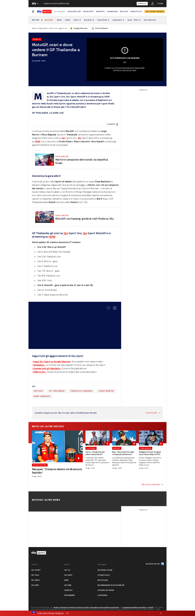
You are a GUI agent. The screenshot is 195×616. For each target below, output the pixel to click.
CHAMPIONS (112, 11)
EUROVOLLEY (136, 11)
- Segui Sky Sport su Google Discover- (51, 361)
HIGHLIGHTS (88, 11)
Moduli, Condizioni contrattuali (65, 607)
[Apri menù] (33, 11)
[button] (115, 308)
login (160, 4)
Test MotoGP (150, 20)
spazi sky (68, 590)
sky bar (67, 585)
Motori (35, 20)
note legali (103, 580)
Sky (52, 96)
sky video (35, 580)
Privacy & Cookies (83, 607)
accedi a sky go (153, 564)
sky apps (68, 575)
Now (66, 580)
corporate (102, 595)
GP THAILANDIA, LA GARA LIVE (48, 113)
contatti (151, 607)
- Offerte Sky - (39, 372)
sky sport (35, 570)
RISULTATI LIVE (74, 11)
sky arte (35, 585)
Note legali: (102, 564)
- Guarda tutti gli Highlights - (47, 368)
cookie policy (104, 575)
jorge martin (106, 391)
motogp (38, 391)
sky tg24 (35, 575)
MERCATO (100, 11)
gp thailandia (57, 391)
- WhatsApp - (39, 365)
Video (67, 20)
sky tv (67, 570)
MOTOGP (124, 11)
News (59, 20)
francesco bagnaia (81, 391)
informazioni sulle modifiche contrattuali (104, 607)
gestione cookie (105, 570)
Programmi (69, 595)
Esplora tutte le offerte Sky (56, 4)
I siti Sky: (34, 564)
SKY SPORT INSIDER (155, 11)
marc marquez (42, 396)
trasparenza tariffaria (130, 607)
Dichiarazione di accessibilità (111, 585)
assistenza (142, 607)
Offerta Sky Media (106, 590)
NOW (107, 96)
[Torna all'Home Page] (44, 11)
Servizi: (67, 564)
